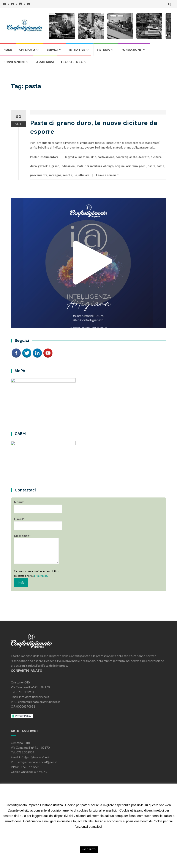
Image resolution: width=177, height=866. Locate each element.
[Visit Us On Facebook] (16, 353)
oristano (132, 166)
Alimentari (50, 157)
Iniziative (77, 50)
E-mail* (19, 519)
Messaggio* (22, 536)
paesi (142, 166)
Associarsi (45, 62)
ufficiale (83, 175)
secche (67, 175)
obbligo (108, 166)
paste (160, 166)
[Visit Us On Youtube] (48, 353)
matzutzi (83, 166)
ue (75, 175)
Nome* (19, 502)
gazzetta (44, 166)
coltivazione (106, 157)
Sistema (103, 50)
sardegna (55, 175)
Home (8, 50)
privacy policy (41, 575)
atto (93, 157)
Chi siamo (27, 50)
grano (55, 166)
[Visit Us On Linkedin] (37, 353)
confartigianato (126, 157)
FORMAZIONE (132, 50)
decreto (143, 157)
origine (120, 166)
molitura (96, 166)
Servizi (52, 50)
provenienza (38, 175)
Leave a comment (108, 175)
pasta (151, 166)
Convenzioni (14, 62)
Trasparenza (71, 62)
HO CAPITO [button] (89, 849)
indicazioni (68, 166)
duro (33, 166)
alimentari (82, 157)
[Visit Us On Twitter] (26, 353)
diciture (156, 157)
